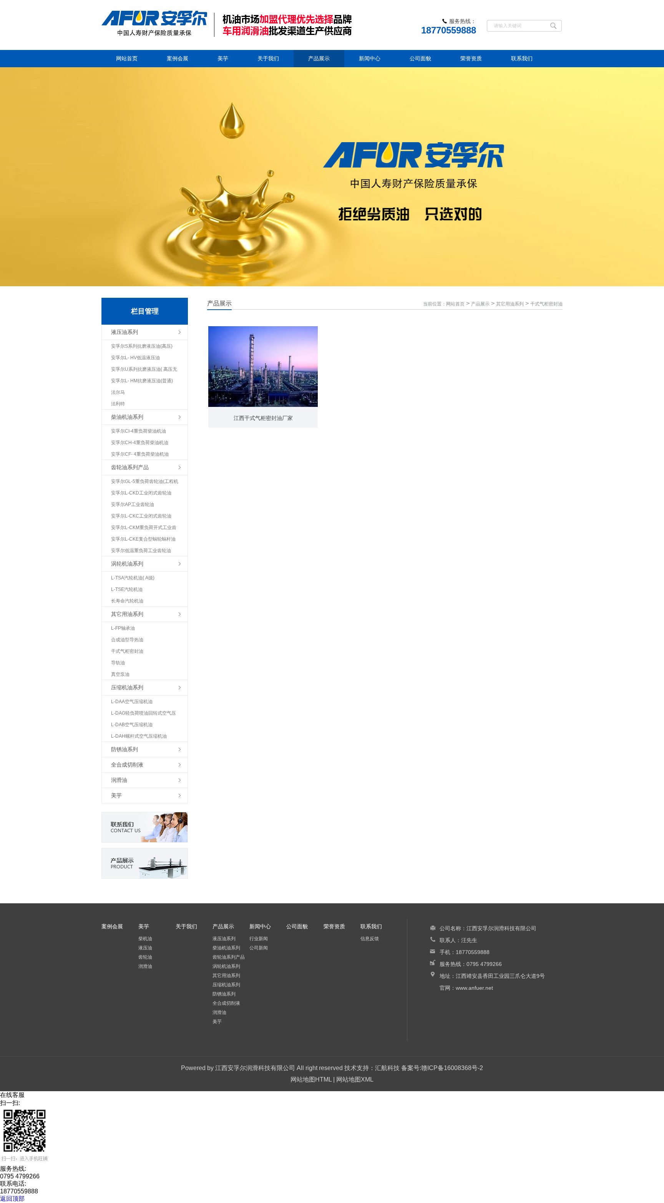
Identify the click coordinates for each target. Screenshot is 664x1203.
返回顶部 (12, 1198)
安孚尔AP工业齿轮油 (132, 504)
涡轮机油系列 (226, 966)
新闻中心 (369, 58)
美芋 (222, 58)
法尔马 (118, 392)
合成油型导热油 (127, 639)
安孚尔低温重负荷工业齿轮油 (141, 550)
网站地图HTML (311, 1079)
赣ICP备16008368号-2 (452, 1068)
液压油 (145, 948)
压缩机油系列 (226, 984)
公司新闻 (258, 948)
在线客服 (12, 1095)
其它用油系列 (510, 304)
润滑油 (145, 966)
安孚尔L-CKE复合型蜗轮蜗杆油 (143, 539)
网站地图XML (355, 1079)
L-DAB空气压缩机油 (132, 724)
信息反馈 (369, 938)
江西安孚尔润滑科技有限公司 (255, 1068)
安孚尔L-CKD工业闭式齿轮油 (141, 493)
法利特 (118, 404)
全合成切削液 (226, 1003)
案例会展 (177, 58)
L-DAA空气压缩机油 (132, 701)
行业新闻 (258, 938)
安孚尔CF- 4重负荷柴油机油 (140, 454)
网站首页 (127, 58)
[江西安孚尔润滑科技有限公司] (255, 25)
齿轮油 (145, 957)
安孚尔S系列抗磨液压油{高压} (142, 346)
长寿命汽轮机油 (127, 601)
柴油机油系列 (226, 948)
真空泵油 (120, 674)
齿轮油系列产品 (228, 957)
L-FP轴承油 (123, 628)
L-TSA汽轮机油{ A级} (132, 578)
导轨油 (118, 662)
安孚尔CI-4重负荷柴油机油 (138, 431)
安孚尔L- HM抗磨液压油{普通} (142, 380)
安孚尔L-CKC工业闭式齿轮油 (141, 516)
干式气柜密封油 (127, 651)
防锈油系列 (224, 994)
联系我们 (522, 58)
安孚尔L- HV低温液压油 (135, 357)
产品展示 (319, 58)
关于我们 (268, 58)
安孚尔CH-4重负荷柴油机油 (139, 442)
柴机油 (145, 938)
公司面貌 (420, 58)
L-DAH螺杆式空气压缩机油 (139, 736)
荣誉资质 (471, 58)
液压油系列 (224, 938)
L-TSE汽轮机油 (127, 589)
